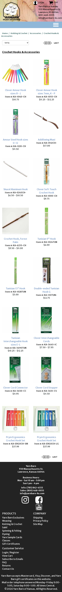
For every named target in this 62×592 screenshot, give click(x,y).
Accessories (35, 33)
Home (5, 33)
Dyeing (6, 534)
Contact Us (8, 568)
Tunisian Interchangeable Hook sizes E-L (15, 341)
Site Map (38, 524)
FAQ (4, 562)
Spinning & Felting (11, 530)
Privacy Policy (40, 520)
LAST (56, 43)
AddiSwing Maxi (46, 139)
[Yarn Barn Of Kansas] (11, 11)
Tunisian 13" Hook (15, 288)
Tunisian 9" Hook (46, 238)
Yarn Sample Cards (12, 537)
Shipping (38, 517)
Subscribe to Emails (12, 559)
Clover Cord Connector (15, 387)
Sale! (4, 527)
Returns (6, 565)
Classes (6, 540)
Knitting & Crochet (19, 33)
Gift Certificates (11, 543)
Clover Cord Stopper (46, 387)
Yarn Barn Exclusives (13, 517)
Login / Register (10, 552)
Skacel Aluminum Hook (15, 189)
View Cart (7, 555)
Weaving (7, 520)
